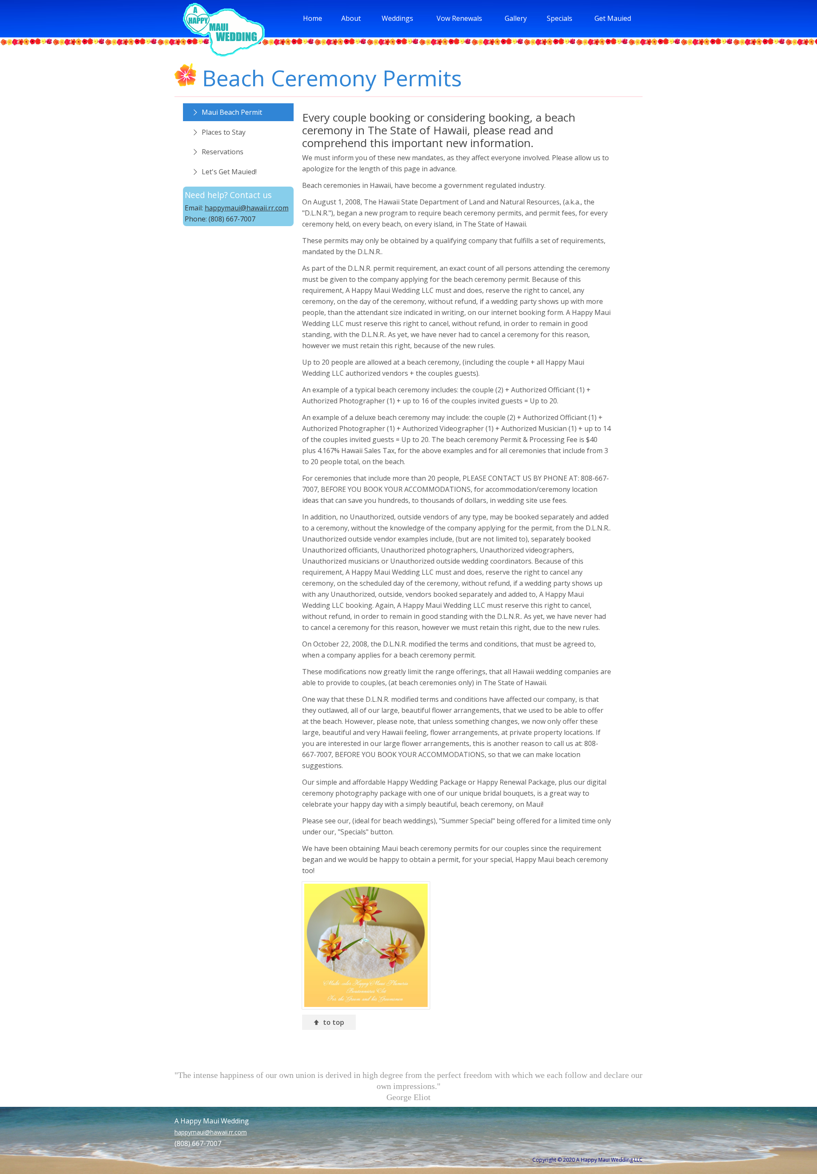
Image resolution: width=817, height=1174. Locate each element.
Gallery (516, 18)
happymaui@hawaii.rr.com (247, 208)
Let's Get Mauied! (229, 171)
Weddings (397, 18)
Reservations (222, 151)
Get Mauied (612, 18)
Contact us (250, 195)
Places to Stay (224, 132)
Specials (559, 18)
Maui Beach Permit (232, 112)
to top (335, 1022)
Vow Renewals (459, 18)
